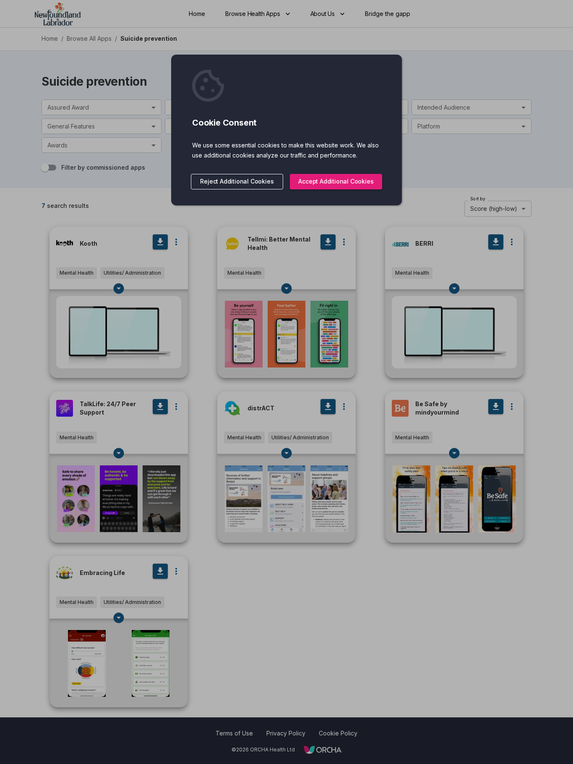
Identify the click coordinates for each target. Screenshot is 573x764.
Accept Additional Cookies (335, 181)
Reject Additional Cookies (236, 181)
